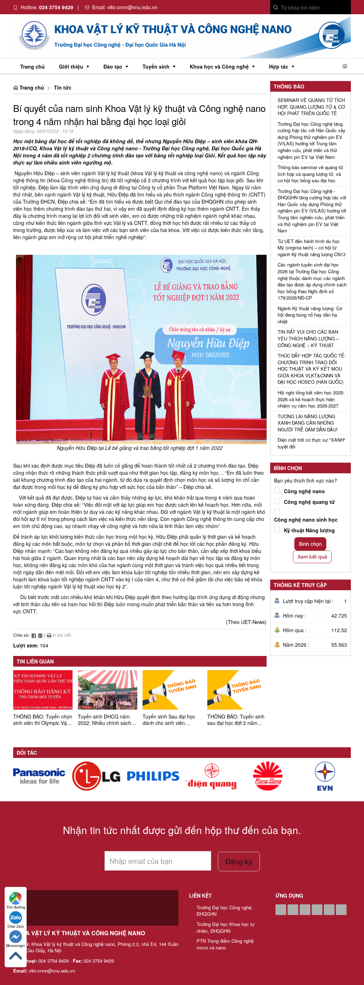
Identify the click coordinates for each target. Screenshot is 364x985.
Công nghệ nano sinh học (306, 519)
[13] (96, 776)
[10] (268, 776)
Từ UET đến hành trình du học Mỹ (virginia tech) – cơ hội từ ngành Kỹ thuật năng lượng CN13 (312, 248)
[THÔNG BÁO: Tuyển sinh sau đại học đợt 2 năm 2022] (237, 690)
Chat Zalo (15, 926)
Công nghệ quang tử (309, 501)
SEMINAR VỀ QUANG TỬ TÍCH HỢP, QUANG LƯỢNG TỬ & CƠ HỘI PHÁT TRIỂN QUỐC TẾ (311, 107)
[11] (210, 776)
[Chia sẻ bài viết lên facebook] (33, 635)
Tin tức (62, 87)
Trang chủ (31, 87)
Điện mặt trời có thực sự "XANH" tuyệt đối (312, 443)
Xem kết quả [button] (312, 557)
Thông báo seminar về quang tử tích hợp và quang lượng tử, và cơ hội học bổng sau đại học (310, 174)
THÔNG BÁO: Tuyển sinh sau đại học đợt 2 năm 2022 (235, 723)
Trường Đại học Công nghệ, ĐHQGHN (225, 910)
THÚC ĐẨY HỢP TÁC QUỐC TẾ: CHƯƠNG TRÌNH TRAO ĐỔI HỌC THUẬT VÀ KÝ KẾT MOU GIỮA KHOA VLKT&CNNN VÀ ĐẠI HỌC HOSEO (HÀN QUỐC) (312, 368)
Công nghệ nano (304, 491)
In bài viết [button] (61, 635)
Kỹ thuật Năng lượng (309, 530)
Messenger (15, 945)
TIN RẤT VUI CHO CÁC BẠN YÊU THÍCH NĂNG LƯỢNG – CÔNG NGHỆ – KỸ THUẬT (308, 338)
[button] (276, 8)
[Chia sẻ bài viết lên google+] (40, 635)
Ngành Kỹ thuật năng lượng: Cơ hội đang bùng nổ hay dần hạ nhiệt (310, 315)
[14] (39, 776)
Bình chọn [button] (310, 544)
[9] (325, 776)
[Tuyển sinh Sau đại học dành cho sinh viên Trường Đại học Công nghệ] (172, 690)
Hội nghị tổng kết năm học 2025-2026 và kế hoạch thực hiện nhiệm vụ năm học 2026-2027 (311, 399)
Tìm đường (15, 907)
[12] (154, 776)
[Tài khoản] (345, 66)
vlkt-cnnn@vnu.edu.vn (132, 7)
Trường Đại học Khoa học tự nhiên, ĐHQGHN (226, 927)
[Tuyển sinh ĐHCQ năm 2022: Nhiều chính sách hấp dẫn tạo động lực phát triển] (107, 690)
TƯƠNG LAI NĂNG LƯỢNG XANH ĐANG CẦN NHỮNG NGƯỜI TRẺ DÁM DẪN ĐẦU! (308, 423)
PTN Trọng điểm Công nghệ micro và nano (225, 944)
